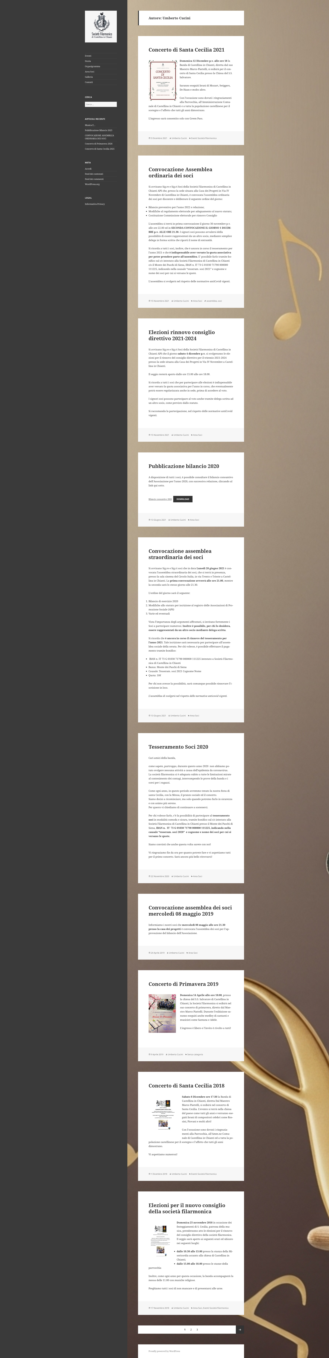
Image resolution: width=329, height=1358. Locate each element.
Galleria (89, 77)
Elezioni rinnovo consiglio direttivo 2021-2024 (182, 335)
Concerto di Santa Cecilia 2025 (100, 148)
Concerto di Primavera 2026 (98, 143)
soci (220, 300)
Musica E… (90, 125)
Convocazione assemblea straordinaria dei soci (180, 553)
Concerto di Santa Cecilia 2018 (187, 1085)
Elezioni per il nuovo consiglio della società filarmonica (187, 1208)
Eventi (88, 55)
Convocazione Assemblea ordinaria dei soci (180, 172)
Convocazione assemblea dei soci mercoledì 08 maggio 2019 (190, 910)
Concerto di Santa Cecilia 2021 (187, 49)
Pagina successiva (240, 1329)
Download (183, 499)
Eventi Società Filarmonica (204, 138)
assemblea (212, 300)
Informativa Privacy (95, 204)
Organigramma (92, 66)
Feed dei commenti (94, 179)
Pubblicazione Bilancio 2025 (98, 130)
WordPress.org (92, 184)
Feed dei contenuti (94, 173)
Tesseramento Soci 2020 (178, 746)
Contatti (89, 82)
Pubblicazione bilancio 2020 (184, 466)
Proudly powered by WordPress (164, 1351)
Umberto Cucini (179, 138)
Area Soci (89, 71)
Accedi (88, 168)
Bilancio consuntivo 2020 (160, 499)
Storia (88, 61)
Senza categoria (195, 1054)
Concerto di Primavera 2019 (183, 983)
